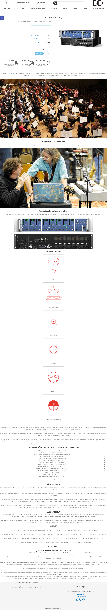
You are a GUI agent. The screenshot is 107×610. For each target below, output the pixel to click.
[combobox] (71, 3)
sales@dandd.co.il (23, 2)
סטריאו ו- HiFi (20, 8)
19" (38, 42)
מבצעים (85, 8)
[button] (2, 18)
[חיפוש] (55, 3)
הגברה (65, 8)
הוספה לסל (39, 53)
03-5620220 (41, 2)
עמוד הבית (48, 21)
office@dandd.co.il (80, 596)
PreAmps (36, 39)
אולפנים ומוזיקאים (40, 21)
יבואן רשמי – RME (34, 35)
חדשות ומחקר (6, 8)
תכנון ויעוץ (54, 8)
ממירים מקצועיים (31, 21)
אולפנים (75, 8)
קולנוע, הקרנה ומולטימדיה (38, 8)
